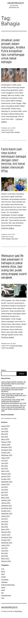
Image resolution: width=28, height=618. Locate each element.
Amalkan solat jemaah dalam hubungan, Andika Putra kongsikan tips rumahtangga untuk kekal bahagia (13, 50)
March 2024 (5, 497)
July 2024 (4, 487)
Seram (3, 587)
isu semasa (4, 579)
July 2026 (4, 428)
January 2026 (5, 444)
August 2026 (5, 426)
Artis (12, 130)
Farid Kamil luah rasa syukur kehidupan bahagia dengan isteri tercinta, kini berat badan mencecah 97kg (13, 160)
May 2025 (4, 466)
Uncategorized (6, 595)
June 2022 (4, 550)
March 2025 (5, 471)
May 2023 (4, 524)
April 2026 (4, 436)
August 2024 (5, 484)
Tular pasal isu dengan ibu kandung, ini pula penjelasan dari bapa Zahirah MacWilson (14, 389)
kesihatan (4, 582)
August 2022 (5, 545)
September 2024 (6, 482)
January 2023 (5, 535)
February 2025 (6, 474)
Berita (3, 571)
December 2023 (6, 505)
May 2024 (4, 492)
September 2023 (6, 513)
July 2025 (4, 460)
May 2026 (4, 434)
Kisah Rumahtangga (16, 345)
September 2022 (6, 542)
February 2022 (6, 561)
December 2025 (6, 447)
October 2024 (5, 479)
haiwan (3, 577)
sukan (3, 590)
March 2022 (5, 558)
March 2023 (5, 529)
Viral (2, 598)
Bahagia (17, 132)
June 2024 (4, 489)
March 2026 (5, 439)
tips (2, 593)
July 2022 (4, 548)
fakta (3, 574)
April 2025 (4, 468)
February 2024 (6, 500)
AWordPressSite (15, 3)
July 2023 (4, 519)
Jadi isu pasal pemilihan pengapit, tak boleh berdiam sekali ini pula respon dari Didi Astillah (13, 383)
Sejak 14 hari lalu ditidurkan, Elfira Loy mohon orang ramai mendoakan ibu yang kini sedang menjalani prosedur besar (13, 408)
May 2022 (4, 553)
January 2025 (5, 476)
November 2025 (6, 450)
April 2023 (4, 527)
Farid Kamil (14, 238)
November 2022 (6, 537)
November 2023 (6, 508)
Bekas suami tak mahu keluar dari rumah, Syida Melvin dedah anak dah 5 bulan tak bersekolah (14, 395)
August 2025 (5, 458)
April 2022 (4, 556)
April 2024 (4, 495)
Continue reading (7, 228)
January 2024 (5, 503)
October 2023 (5, 511)
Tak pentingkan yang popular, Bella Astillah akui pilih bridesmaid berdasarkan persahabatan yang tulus (13, 401)
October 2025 (5, 452)
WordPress (18, 611)
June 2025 (4, 463)
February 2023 (6, 532)
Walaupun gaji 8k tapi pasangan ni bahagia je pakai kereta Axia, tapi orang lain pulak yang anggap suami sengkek (14, 266)
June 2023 (4, 521)
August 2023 (5, 516)
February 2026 (6, 442)
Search (3, 370)
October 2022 (5, 540)
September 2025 (6, 455)
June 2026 (4, 431)
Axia (7, 348)
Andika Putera (10, 132)
